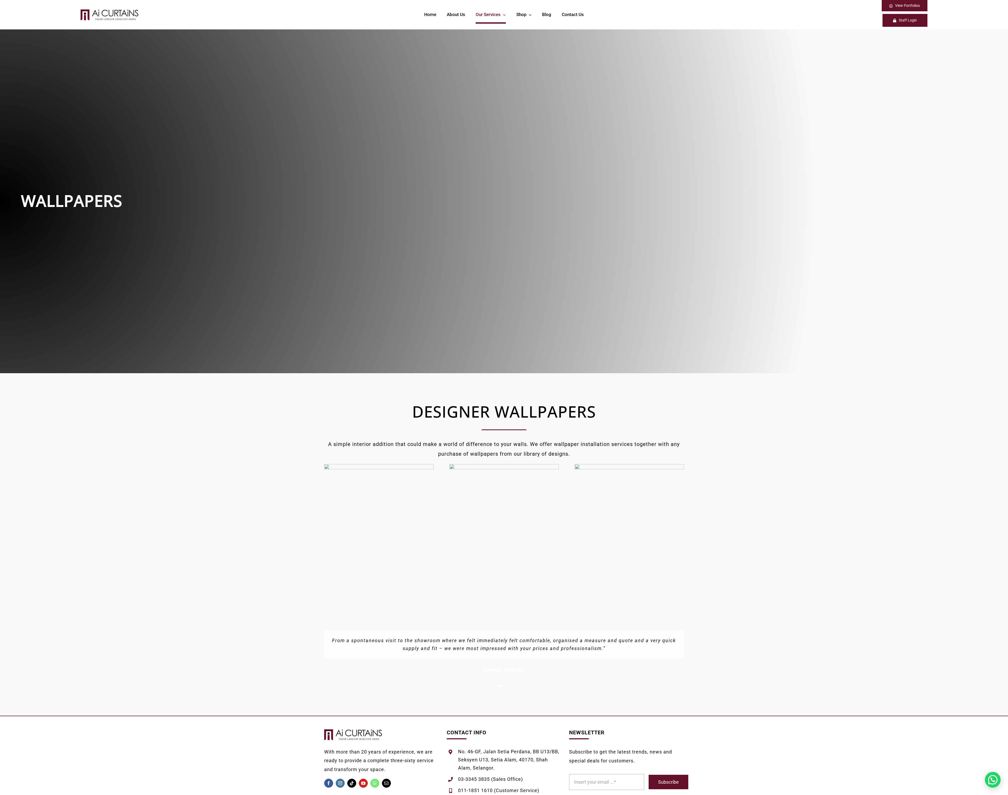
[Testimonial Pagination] (499, 686)
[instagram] (340, 783)
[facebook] (328, 783)
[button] (993, 780)
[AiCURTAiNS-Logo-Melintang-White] (109, 12)
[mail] (386, 783)
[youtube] (363, 783)
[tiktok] (351, 783)
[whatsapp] (374, 783)
